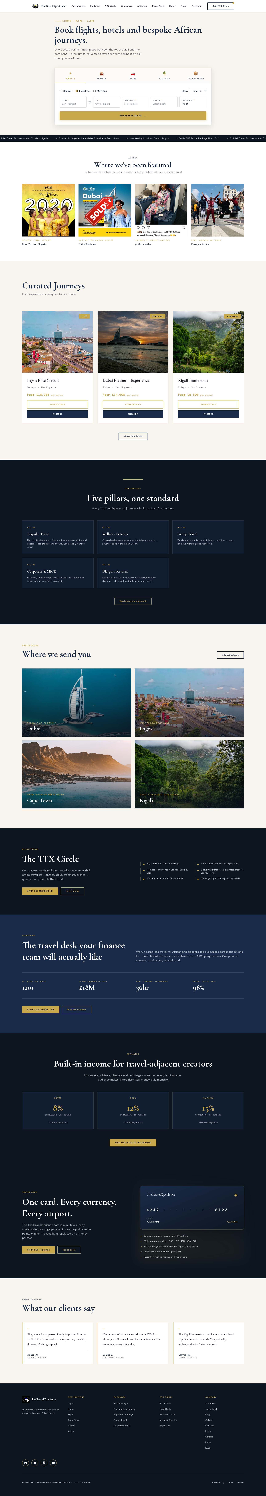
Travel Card (158, 6)
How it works (72, 891)
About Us (210, 1403)
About (172, 6)
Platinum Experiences (124, 1409)
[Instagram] (25, 1463)
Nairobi (71, 1425)
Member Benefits (168, 1420)
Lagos (71, 1403)
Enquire (57, 414)
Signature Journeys (123, 1414)
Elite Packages (121, 1403)
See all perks (69, 1250)
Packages (95, 6)
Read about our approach (133, 601)
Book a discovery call (40, 1009)
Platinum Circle (167, 1414)
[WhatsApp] (34, 1463)
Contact (196, 6)
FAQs (207, 1447)
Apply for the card (38, 1250)
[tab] (70, 75)
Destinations (78, 6)
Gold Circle (165, 1409)
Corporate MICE (122, 1425)
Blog (207, 1414)
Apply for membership (40, 891)
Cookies (240, 1482)
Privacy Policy (218, 1482)
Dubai (71, 1409)
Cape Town (73, 1420)
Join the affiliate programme (133, 1142)
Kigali (70, 1414)
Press (208, 1442)
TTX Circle (110, 6)
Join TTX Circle (221, 6)
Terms (230, 1482)
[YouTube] (53, 1463)
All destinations (230, 655)
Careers (209, 1436)
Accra (71, 1431)
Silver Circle (165, 1403)
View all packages (133, 436)
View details (57, 404)
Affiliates (142, 6)
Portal (184, 6)
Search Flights (133, 115)
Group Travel (120, 1420)
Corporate (126, 6)
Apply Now (165, 1425)
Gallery (208, 1420)
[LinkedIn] (44, 1463)
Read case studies (76, 1009)
